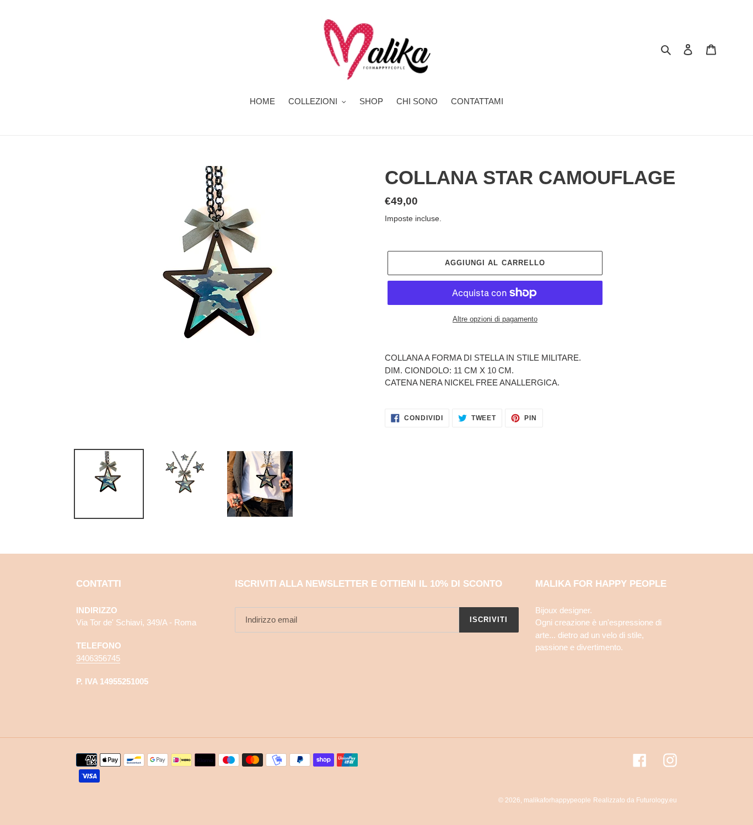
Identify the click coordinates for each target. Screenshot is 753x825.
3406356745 (98, 658)
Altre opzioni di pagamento (495, 319)
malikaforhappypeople (557, 800)
